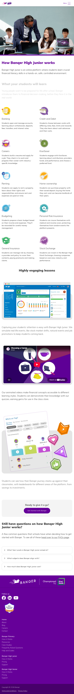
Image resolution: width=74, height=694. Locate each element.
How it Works (7, 639)
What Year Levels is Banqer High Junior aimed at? (27, 550)
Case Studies (7, 645)
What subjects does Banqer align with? (23, 558)
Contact (5, 631)
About (4, 622)
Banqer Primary (8, 636)
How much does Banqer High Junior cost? (24, 566)
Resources (6, 642)
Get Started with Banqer (37, 510)
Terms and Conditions (9, 691)
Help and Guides (8, 650)
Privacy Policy (22, 691)
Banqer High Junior (9, 656)
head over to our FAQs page (55, 537)
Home (4, 619)
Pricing (4, 662)
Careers (5, 628)
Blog (3, 625)
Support (5, 664)
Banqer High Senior (9, 669)
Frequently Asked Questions (12, 648)
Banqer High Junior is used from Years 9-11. (26, 551)
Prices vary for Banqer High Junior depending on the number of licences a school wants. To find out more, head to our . (37, 567)
